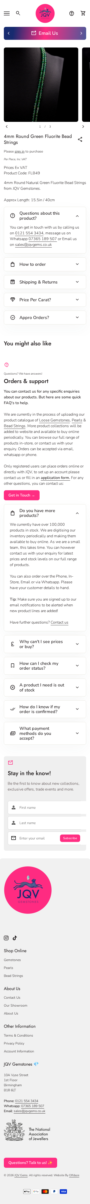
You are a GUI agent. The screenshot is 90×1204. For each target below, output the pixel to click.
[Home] (45, 13)
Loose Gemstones (54, 420)
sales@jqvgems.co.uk (33, 244)
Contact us (59, 622)
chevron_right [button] (81, 33)
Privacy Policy (14, 1043)
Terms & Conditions (18, 1035)
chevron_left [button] (9, 33)
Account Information (19, 1051)
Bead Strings (14, 426)
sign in (19, 151)
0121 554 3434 (29, 233)
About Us (11, 1013)
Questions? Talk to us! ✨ (30, 1162)
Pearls (77, 420)
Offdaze (74, 1175)
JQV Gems (21, 1175)
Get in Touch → (21, 495)
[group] (45, 33)
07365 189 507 (43, 239)
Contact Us (12, 997)
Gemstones (12, 960)
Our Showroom (15, 1005)
